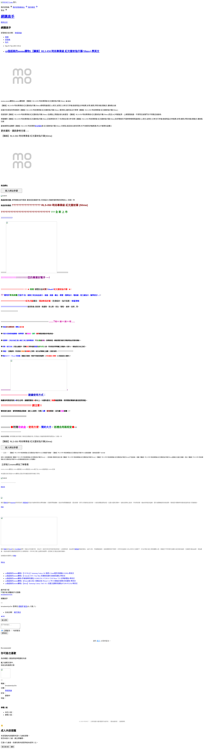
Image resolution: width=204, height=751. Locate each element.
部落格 (7, 40)
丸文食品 (18, 549)
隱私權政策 (113, 721)
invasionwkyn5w (6, 594)
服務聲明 (122, 721)
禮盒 (14, 555)
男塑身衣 (25, 502)
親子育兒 (17, 612)
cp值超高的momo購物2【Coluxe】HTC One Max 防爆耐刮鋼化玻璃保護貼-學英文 (35, 576)
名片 (6, 42)
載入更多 (4, 620)
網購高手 (7, 16)
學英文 (3, 562)
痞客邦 (20, 606)
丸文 (10, 549)
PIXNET (86, 721)
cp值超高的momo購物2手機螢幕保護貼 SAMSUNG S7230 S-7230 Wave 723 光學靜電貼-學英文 (40, 578)
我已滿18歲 (5, 747)
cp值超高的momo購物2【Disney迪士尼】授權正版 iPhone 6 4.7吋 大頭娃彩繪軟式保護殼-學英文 (40, 581)
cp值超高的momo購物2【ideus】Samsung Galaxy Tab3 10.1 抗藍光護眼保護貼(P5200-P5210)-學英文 (41, 583)
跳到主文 (4, 22)
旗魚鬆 (77, 549)
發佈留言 (4, 633)
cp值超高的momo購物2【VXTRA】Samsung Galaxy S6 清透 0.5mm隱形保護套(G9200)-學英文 (39, 573)
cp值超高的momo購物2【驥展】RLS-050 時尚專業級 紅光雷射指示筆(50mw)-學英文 (52, 51)
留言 (25, 606)
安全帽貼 (38, 126)
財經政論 (18, 33)
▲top (3, 616)
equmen (13, 502)
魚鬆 (2, 507)
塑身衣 (3, 487)
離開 (12, 747)
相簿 (6, 37)
